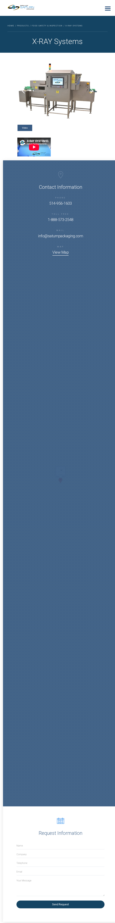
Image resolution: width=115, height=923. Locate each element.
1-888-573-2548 (60, 219)
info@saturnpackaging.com (60, 236)
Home (10, 26)
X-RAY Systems (74, 26)
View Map (60, 252)
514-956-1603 (60, 203)
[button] (108, 8)
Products (23, 26)
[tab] (24, 128)
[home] (23, 7)
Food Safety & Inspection (47, 26)
